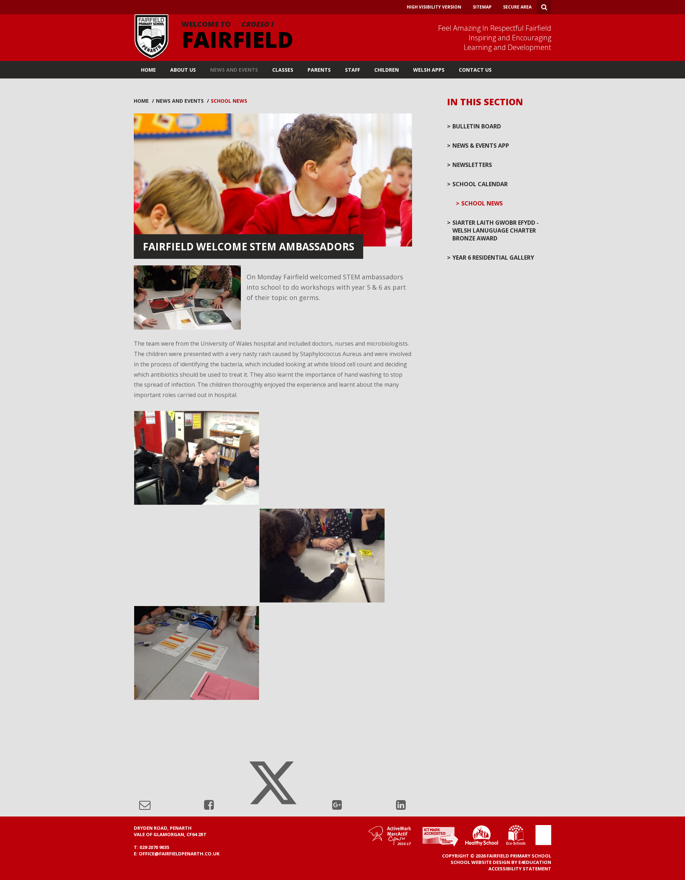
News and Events (180, 100)
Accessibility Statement (519, 868)
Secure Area (517, 7)
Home (141, 100)
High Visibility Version (434, 7)
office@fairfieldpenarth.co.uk (179, 853)
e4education (534, 862)
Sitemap (482, 7)
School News (229, 100)
